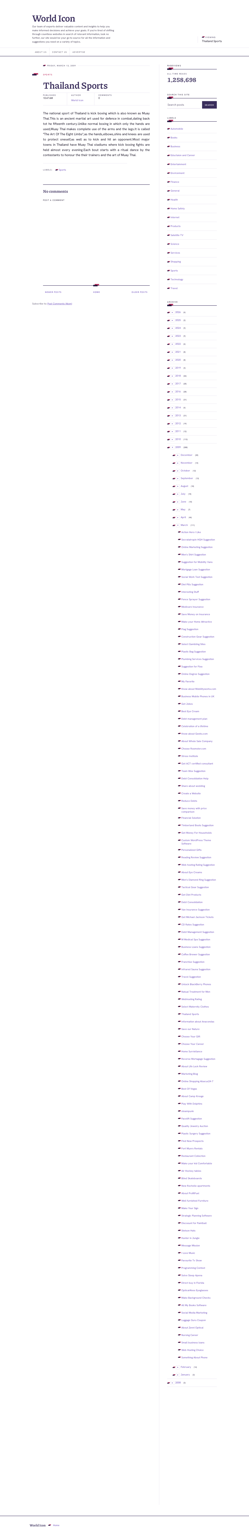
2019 (178, 367)
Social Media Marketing (194, 1312)
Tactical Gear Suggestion (195, 887)
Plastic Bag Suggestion (193, 651)
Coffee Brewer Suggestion (195, 954)
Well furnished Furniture (194, 1200)
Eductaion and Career (183, 155)
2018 (178, 375)
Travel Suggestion (191, 976)
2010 (178, 439)
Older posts (140, 292)
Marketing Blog (189, 1073)
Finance (175, 181)
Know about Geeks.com (194, 733)
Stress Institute (189, 756)
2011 (178, 431)
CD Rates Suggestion (192, 924)
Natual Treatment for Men (195, 991)
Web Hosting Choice (192, 1350)
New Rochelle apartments (195, 1185)
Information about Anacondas (197, 1021)
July (183, 493)
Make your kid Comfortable (196, 1163)
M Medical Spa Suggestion (195, 939)
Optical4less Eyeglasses (194, 1290)
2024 (178, 327)
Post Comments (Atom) (59, 303)
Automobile (177, 128)
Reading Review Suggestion (196, 857)
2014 (178, 407)
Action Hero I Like (191, 532)
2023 (178, 335)
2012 (178, 423)
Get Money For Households (196, 832)
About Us (41, 52)
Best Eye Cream (190, 711)
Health (174, 199)
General (175, 190)
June (183, 501)
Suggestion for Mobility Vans (197, 562)
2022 (178, 343)
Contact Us (59, 52)
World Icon (53, 17)
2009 (178, 447)
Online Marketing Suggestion (197, 547)
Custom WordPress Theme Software (196, 842)
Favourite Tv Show (191, 1260)
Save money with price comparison (194, 810)
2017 (178, 383)
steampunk (187, 1111)
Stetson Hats (188, 1230)
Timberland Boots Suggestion (197, 825)
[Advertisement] (192, 1446)
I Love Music (188, 1252)
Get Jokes (187, 703)
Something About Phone (194, 1357)
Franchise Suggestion (192, 961)
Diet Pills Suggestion (192, 584)
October (185, 470)
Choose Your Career (192, 1043)
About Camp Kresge (192, 1096)
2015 (178, 399)
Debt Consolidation (192, 902)
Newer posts (53, 292)
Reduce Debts (189, 800)
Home (96, 292)
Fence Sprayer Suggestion (195, 599)
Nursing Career (189, 1335)
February (186, 1366)
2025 (178, 320)
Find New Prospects (192, 1141)
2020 (178, 359)
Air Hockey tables (191, 1170)
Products (176, 226)
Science (175, 243)
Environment (177, 173)
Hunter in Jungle (190, 1238)
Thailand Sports (190, 1014)
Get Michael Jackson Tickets (197, 917)
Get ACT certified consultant (197, 763)
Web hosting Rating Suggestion (198, 864)
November (186, 462)
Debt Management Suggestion (197, 932)
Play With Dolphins (191, 1103)
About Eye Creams (191, 872)
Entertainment (178, 164)
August (184, 486)
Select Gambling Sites (193, 644)
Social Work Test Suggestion (196, 576)
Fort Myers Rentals (192, 1148)
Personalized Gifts (191, 849)
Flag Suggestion (189, 629)
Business (175, 146)
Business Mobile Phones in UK (197, 696)
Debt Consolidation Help (195, 778)
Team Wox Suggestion (193, 771)
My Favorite (187, 681)
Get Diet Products (191, 894)
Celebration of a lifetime (194, 726)
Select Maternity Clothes (195, 1006)
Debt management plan (194, 718)
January (185, 1374)
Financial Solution (191, 817)
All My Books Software (193, 1305)
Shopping (176, 261)
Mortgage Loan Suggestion (195, 569)
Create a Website (191, 793)
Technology (177, 279)
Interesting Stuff (190, 591)
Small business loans (192, 1342)
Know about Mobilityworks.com (198, 688)
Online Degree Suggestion (195, 674)
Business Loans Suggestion (196, 946)
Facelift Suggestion (191, 1118)
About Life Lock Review (194, 1066)
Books (174, 137)
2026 (178, 312)
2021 (178, 351)
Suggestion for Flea (191, 666)
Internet (175, 217)
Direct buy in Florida (192, 1282)
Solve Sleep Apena (191, 1275)
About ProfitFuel (190, 1193)
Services (175, 252)
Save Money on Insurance (195, 614)
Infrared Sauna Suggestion (195, 969)
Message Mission (190, 1245)
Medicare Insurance (192, 606)
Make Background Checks (196, 1297)
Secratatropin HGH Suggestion (198, 539)
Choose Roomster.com (193, 748)
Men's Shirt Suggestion (193, 554)
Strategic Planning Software (196, 1215)
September (187, 478)
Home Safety (178, 208)
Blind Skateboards (191, 1178)
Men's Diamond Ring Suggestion (198, 879)
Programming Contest (193, 1267)
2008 (178, 1382)
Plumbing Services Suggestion (197, 659)
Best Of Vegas (189, 1088)
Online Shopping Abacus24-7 (197, 1081)
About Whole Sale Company (197, 741)
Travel (174, 288)
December (186, 455)
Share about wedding (193, 785)
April (183, 517)
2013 (178, 415)
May (183, 509)
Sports (48, 74)
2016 (178, 391)
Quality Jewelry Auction (194, 1126)
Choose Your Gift (190, 1036)
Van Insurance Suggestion (195, 909)
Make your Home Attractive (196, 621)
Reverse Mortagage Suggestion (198, 1058)
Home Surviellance (191, 1051)
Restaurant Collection (193, 1155)
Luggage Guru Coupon (193, 1320)
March (184, 525)
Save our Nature (190, 1029)
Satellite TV (177, 235)
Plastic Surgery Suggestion (195, 1133)
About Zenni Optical (192, 1327)
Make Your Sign (189, 1208)
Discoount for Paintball (194, 1223)
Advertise (78, 52)
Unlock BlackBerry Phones (196, 984)
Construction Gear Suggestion (197, 636)
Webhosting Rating (191, 999)
